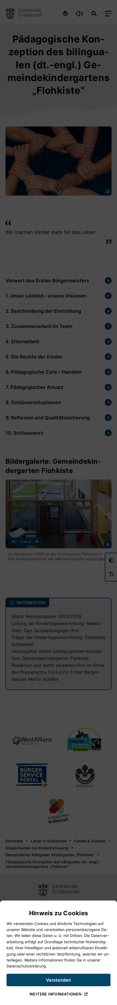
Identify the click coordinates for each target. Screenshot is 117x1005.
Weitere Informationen (55, 994)
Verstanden (58, 980)
